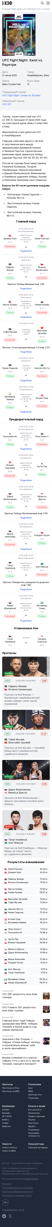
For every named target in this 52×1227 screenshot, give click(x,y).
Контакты (6, 1184)
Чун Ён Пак (42, 466)
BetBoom (6, 1126)
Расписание (34, 1084)
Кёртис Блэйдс (10, 304)
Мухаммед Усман (42, 606)
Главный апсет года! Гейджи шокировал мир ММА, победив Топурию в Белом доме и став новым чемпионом (19, 1025)
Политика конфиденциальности (17, 1191)
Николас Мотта (42, 368)
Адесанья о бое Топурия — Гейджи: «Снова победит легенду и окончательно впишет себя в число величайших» (21, 1044)
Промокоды (34, 1113)
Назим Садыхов (10, 368)
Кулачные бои (35, 1094)
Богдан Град (42, 398)
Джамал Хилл (10, 238)
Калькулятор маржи (38, 1147)
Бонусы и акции (36, 1106)
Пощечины (33, 1098)
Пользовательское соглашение (17, 1187)
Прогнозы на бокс (11, 1088)
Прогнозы (7, 1084)
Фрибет (32, 1126)
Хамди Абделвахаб (10, 606)
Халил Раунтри (42, 238)
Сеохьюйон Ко (10, 436)
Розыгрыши (33, 1129)
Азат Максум (42, 566)
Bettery (5, 1119)
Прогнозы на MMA (11, 1091)
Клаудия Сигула (42, 535)
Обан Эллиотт (42, 436)
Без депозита (35, 1109)
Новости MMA (9, 1151)
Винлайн (6, 1113)
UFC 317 (6, 104)
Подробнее (26, 251)
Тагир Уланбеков (10, 640)
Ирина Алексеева (10, 535)
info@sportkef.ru (31, 1179)
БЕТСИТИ (7, 1116)
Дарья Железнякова (10, 497)
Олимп (5, 1123)
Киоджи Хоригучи (42, 640)
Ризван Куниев (42, 304)
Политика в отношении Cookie (17, 1195)
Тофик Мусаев (10, 332)
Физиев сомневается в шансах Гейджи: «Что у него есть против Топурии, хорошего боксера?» (21, 1060)
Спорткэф (6, 9)
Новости (7, 1144)
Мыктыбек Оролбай (42, 331)
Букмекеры (8, 1106)
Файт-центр (17, 9)
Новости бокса (9, 1147)
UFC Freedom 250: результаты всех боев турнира (19, 1009)
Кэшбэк (31, 1119)
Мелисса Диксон (42, 497)
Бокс (30, 1088)
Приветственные (36, 1116)
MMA (30, 1091)
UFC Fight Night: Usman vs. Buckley (21, 95)
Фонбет (6, 1109)
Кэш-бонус (33, 1123)
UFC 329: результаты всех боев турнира (19, 996)
